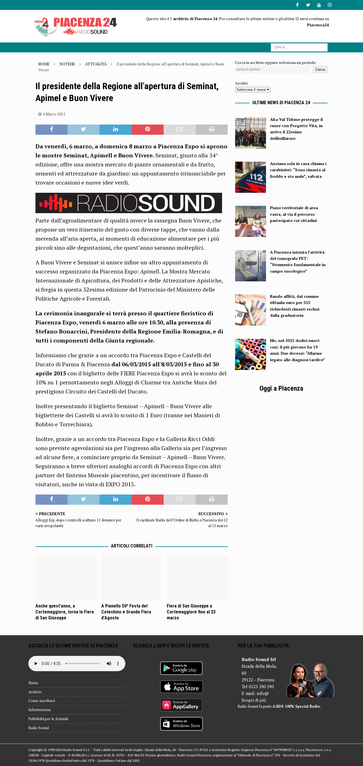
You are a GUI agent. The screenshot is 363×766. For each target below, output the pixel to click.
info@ (263, 693)
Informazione (39, 709)
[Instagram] (330, 5)
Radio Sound (38, 727)
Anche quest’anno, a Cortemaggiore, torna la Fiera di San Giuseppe (64, 611)
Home (33, 682)
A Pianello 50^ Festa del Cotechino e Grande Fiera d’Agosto (126, 611)
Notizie (67, 64)
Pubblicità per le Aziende (48, 718)
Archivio (35, 691)
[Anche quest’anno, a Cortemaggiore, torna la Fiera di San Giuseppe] (65, 577)
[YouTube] (319, 5)
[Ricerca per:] (299, 47)
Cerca (320, 69)
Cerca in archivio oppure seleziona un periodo (275, 62)
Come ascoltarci (41, 700)
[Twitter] (308, 5)
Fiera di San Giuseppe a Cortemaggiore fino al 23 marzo (191, 611)
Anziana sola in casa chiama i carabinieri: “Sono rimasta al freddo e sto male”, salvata (298, 170)
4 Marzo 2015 (54, 114)
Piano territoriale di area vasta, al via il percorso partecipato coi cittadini (294, 214)
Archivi (241, 83)
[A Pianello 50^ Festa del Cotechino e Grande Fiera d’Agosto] (131, 577)
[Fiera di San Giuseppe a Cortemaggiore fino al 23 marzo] (197, 577)
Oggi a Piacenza (281, 388)
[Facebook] (297, 5)
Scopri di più (254, 700)
